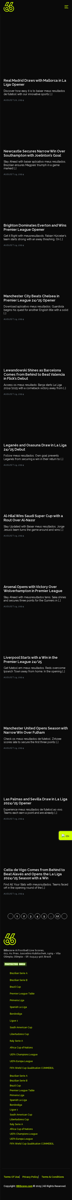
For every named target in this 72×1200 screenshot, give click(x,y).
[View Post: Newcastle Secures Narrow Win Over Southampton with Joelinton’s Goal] (36, 128)
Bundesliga (16, 1013)
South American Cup (21, 1027)
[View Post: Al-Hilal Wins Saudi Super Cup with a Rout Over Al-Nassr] (36, 492)
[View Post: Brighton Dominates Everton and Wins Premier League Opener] (36, 202)
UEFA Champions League (24, 1054)
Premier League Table (22, 993)
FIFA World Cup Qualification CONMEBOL (32, 1068)
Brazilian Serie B (18, 980)
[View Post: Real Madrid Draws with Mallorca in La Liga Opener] (36, 57)
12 (57, 916)
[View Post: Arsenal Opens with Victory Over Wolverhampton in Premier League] (36, 563)
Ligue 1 (14, 1020)
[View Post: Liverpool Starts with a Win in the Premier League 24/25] (36, 634)
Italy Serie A (16, 1041)
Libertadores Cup (19, 1034)
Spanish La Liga (18, 1007)
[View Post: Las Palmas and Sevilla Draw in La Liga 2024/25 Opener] (36, 775)
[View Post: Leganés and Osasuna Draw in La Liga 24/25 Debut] (36, 422)
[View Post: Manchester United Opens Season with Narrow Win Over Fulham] (36, 705)
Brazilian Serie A (18, 973)
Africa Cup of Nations (21, 1047)
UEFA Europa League (21, 1061)
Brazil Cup (15, 987)
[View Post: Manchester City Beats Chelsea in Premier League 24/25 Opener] (36, 273)
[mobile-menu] (63, 7)
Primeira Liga (17, 1000)
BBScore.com (24, 1186)
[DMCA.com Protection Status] (15, 965)
